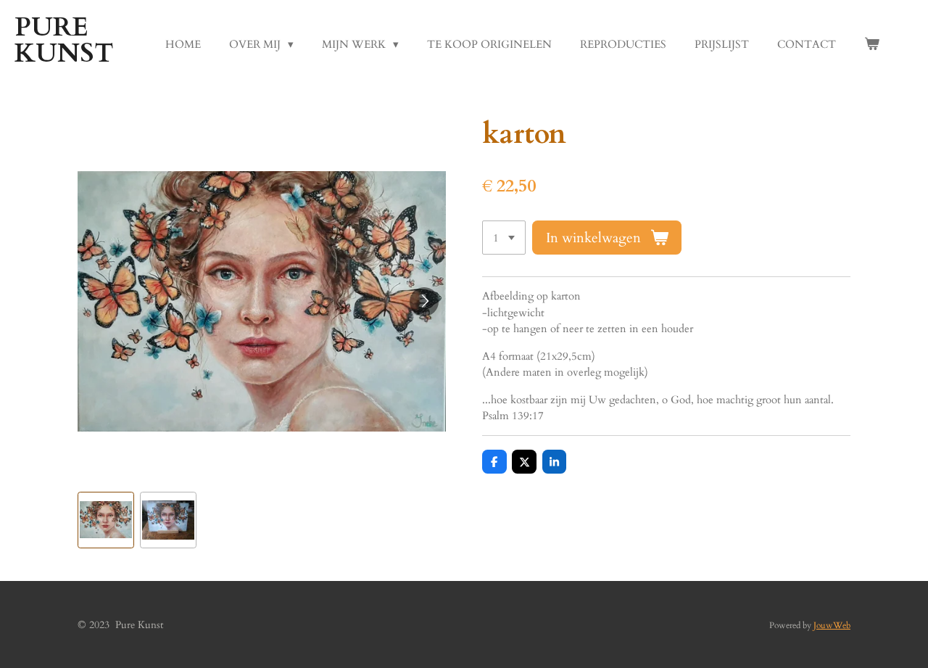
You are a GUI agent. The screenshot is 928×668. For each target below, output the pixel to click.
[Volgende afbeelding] (424, 301)
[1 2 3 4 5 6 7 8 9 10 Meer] (504, 237)
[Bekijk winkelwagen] (872, 45)
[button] (106, 520)
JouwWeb (831, 625)
